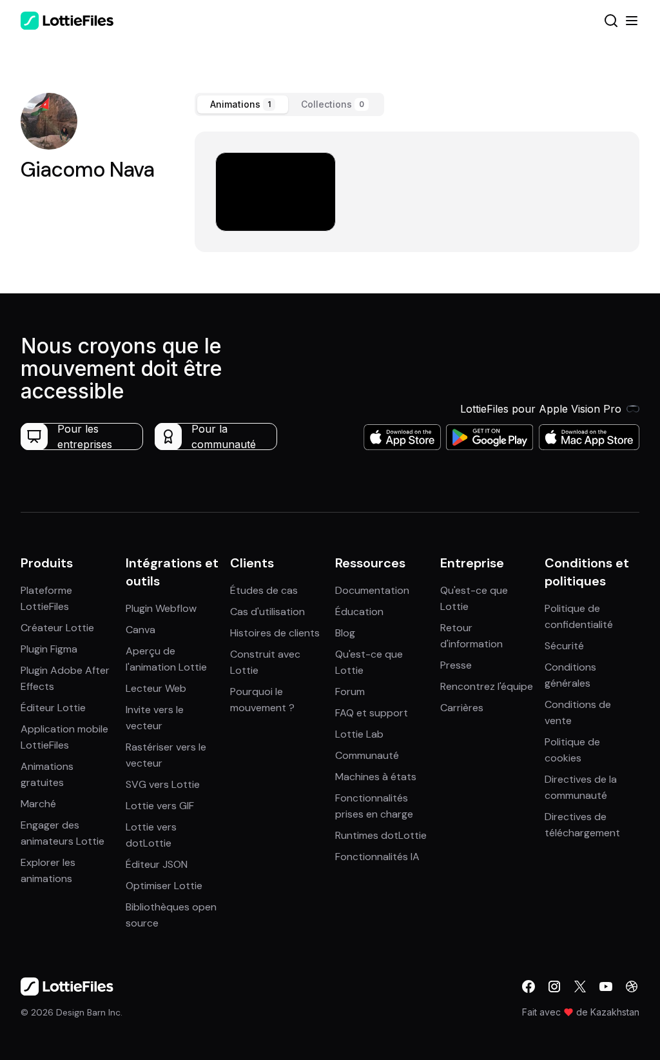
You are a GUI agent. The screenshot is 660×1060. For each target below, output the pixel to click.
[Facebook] (528, 986)
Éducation (359, 611)
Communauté (367, 755)
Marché (38, 803)
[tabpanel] (417, 192)
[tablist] (289, 104)
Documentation (372, 590)
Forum (350, 691)
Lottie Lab (359, 734)
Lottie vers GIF (160, 805)
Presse (456, 665)
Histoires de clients (275, 633)
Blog (345, 633)
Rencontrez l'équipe (486, 686)
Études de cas (264, 590)
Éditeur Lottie (53, 707)
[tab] (242, 104)
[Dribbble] (631, 986)
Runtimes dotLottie (381, 835)
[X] (580, 986)
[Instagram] (554, 986)
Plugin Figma (49, 649)
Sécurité (564, 646)
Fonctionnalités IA (377, 856)
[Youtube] (606, 986)
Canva (140, 629)
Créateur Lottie (57, 627)
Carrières (461, 707)
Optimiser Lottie (164, 885)
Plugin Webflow (161, 608)
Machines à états (375, 776)
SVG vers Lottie (163, 784)
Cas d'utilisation (267, 611)
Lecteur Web (156, 688)
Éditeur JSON (157, 864)
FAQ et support (371, 713)
